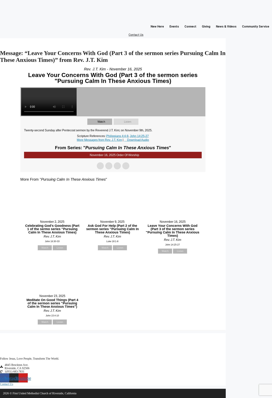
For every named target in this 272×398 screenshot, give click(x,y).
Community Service (255, 26)
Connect (190, 26)
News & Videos (226, 26)
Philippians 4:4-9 (117, 136)
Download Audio (138, 139)
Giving (206, 26)
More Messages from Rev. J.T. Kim (99, 139)
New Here (157, 26)
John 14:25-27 (139, 136)
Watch (101, 121)
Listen (127, 121)
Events (174, 26)
